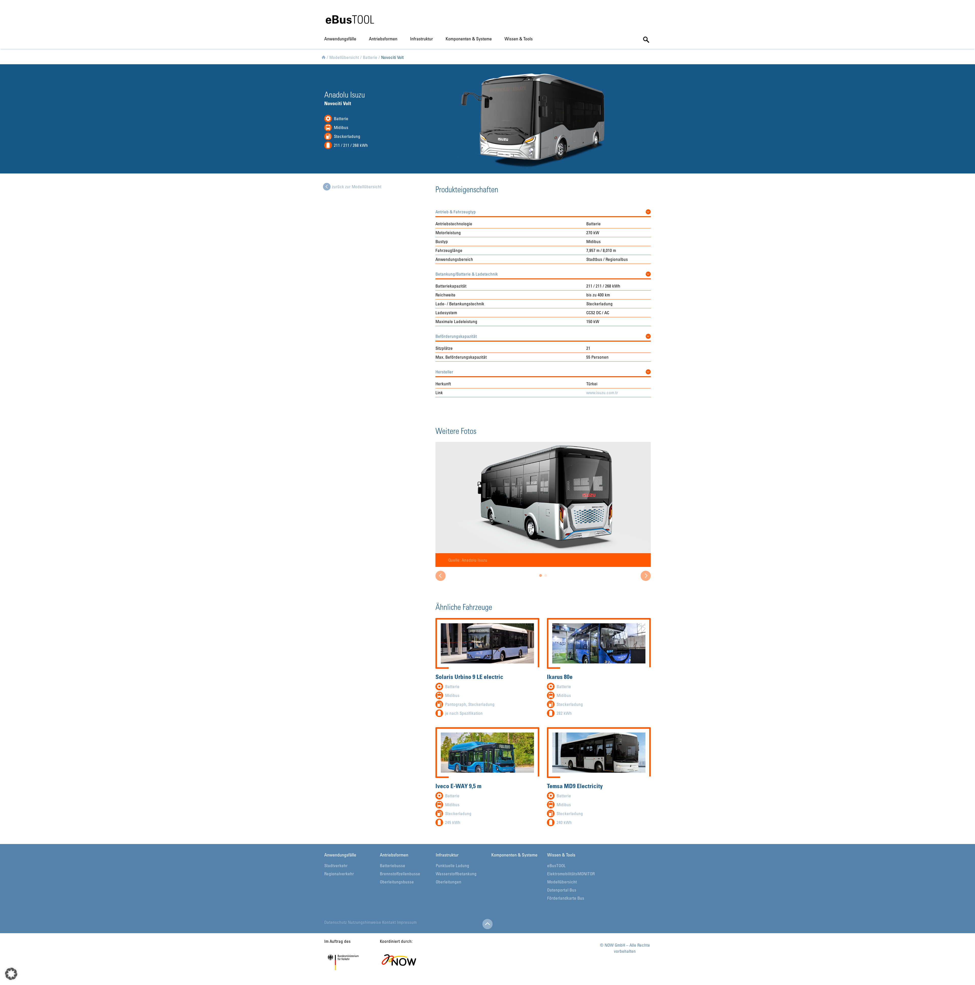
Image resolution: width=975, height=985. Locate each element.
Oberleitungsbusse (397, 881)
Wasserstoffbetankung (456, 873)
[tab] (543, 210)
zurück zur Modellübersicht (356, 186)
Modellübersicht (562, 881)
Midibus (341, 127)
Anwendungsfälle (340, 38)
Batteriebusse (392, 865)
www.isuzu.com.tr (602, 392)
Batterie (341, 118)
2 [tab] (545, 576)
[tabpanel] (543, 504)
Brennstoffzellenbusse (400, 873)
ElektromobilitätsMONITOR (571, 873)
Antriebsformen (383, 38)
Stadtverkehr (336, 865)
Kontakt (389, 922)
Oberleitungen (448, 881)
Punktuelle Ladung (452, 865)
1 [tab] (540, 576)
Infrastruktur (421, 38)
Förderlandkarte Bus (565, 898)
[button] (543, 210)
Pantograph (455, 704)
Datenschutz (335, 922)
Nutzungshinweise (364, 922)
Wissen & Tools (519, 38)
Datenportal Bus (561, 890)
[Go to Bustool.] (323, 56)
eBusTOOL (556, 865)
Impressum (407, 922)
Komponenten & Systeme (469, 38)
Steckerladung (347, 136)
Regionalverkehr (339, 873)
